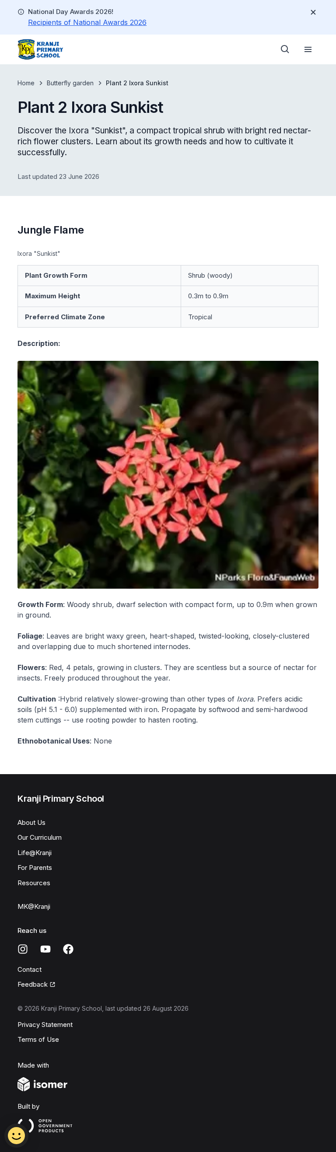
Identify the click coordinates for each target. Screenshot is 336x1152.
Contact (30, 969)
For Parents (35, 867)
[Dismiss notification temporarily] (313, 12)
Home (26, 83)
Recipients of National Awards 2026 (87, 22)
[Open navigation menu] (308, 49)
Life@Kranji (35, 852)
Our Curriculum (40, 837)
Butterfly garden (70, 83)
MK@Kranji (34, 906)
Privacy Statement (45, 1024)
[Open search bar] (285, 49)
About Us (32, 822)
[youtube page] (45, 949)
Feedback (33, 984)
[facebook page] (68, 949)
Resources (34, 883)
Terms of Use (38, 1039)
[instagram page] (23, 949)
